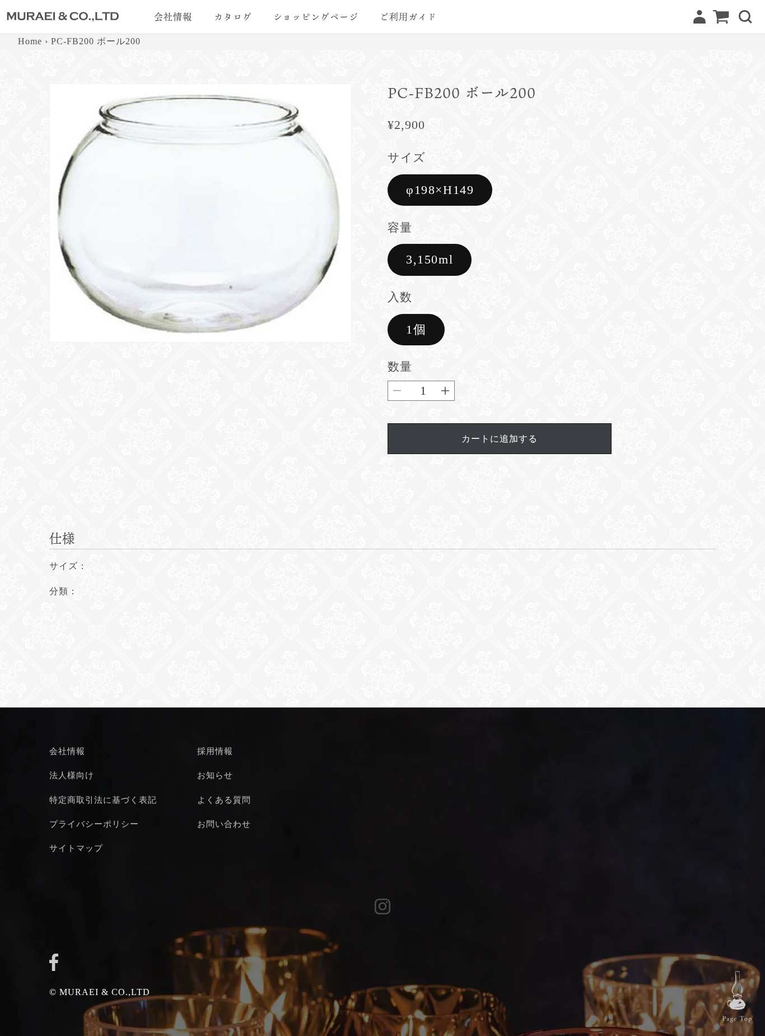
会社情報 (67, 751)
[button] (745, 17)
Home (30, 41)
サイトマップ (76, 848)
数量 (400, 366)
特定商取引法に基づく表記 (103, 799)
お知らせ (215, 775)
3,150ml (429, 259)
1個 (416, 329)
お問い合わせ (224, 824)
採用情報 (215, 751)
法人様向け (71, 775)
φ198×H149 (440, 190)
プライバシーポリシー (94, 824)
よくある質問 (224, 799)
